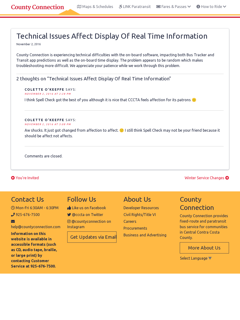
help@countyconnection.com (35, 227)
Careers (130, 221)
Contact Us (27, 199)
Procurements (135, 228)
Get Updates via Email (93, 237)
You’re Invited (27, 178)
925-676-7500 (28, 214)
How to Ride (211, 6)
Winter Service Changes (205, 178)
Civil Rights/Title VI (140, 214)
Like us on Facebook (89, 208)
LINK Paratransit (136, 6)
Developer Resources (141, 208)
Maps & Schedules (97, 6)
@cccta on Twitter (87, 214)
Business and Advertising (145, 235)
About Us (137, 199)
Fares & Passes (174, 6)
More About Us (204, 247)
